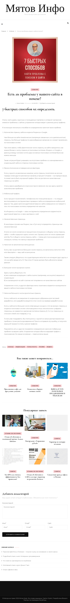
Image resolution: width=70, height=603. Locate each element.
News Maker (20, 103)
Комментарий (7, 503)
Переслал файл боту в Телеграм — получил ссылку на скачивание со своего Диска (30, 552)
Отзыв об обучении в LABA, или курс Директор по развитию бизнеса (35, 477)
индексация (20, 346)
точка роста (32, 346)
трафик (42, 346)
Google (10, 346)
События (35, 89)
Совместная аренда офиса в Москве (57, 476)
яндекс (49, 346)
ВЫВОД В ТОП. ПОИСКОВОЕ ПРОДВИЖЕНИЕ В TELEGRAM (57, 392)
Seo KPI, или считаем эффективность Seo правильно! (13, 477)
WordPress (42, 600)
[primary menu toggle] (2, 24)
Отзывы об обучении (13, 433)
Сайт (49, 523)
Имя (4, 523)
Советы (57, 438)
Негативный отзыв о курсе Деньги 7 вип (16, 565)
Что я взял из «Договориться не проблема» (17, 561)
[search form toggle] (68, 23)
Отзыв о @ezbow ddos (10, 570)
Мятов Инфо (35, 8)
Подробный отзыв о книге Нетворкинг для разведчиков (21, 556)
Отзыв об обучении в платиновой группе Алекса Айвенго (12, 439)
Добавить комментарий (47, 103)
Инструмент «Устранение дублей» (35, 442)
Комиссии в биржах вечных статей (34, 390)
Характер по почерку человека (57, 443)
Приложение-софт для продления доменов (12, 390)
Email (27, 523)
